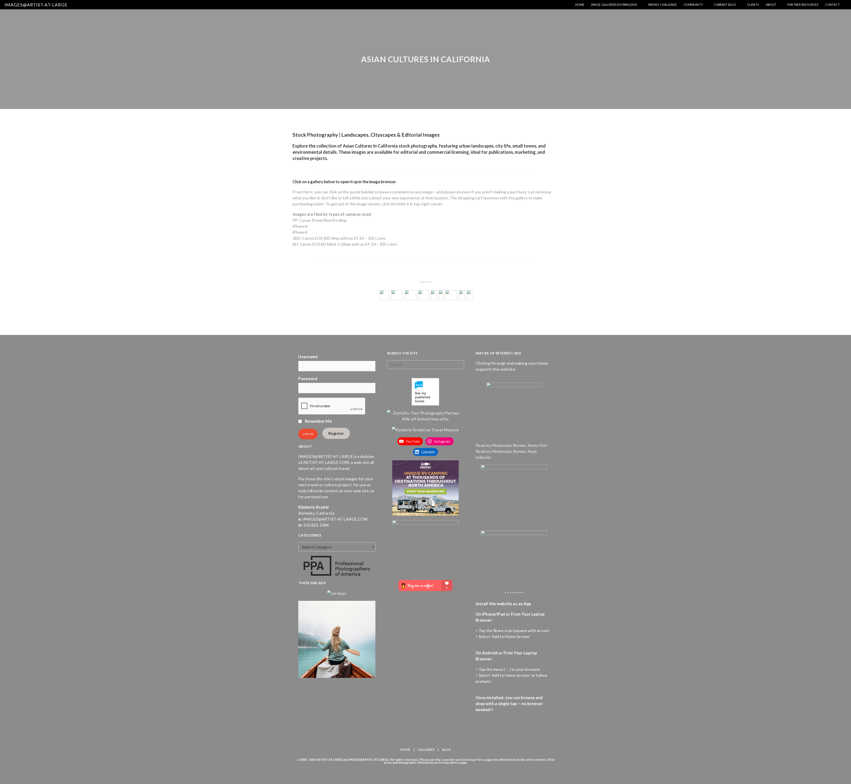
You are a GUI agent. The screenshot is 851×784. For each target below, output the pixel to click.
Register (336, 433)
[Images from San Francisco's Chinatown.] (433, 292)
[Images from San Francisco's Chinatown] (441, 292)
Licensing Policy (473, 759)
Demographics (449, 762)
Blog (446, 749)
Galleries (426, 749)
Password (307, 378)
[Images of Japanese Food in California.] (470, 292)
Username (308, 356)
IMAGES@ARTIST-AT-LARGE (36, 4)
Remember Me (318, 421)
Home (405, 749)
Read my (511, 445)
